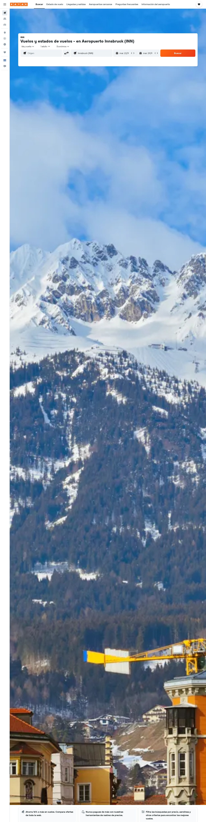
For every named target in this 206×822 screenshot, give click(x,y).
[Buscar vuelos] (4, 13)
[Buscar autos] (4, 24)
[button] (5, 4)
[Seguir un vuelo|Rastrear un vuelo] (4, 38)
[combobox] (27, 46)
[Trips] (4, 52)
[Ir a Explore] (4, 32)
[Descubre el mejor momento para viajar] (4, 44)
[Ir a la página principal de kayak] (19, 4)
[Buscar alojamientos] (4, 19)
